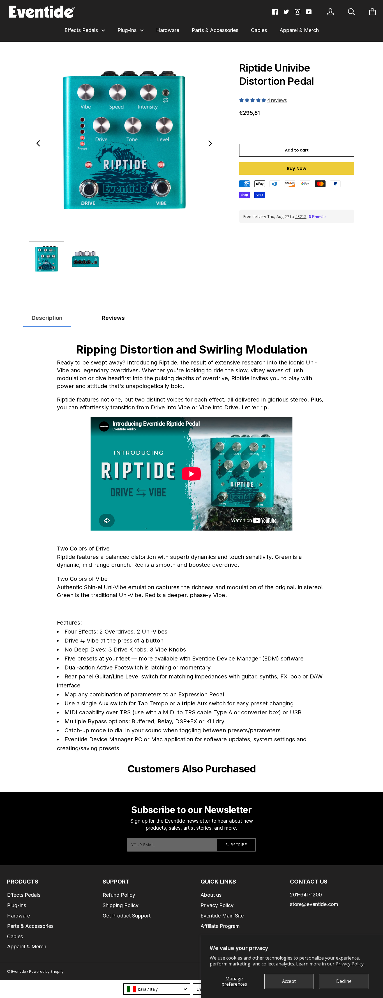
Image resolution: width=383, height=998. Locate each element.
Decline (344, 981)
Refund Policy (119, 895)
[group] (46, 259)
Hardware (167, 30)
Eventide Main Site (222, 916)
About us (211, 895)
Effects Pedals (81, 30)
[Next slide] (210, 143)
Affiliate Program (220, 926)
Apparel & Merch (299, 30)
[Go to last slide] (38, 143)
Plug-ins (127, 30)
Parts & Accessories (215, 30)
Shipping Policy (121, 905)
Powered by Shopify (46, 971)
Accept (289, 981)
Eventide (19, 971)
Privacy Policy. (350, 964)
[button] (253, 100)
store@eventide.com (314, 904)
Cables (259, 30)
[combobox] (156, 989)
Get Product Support (127, 916)
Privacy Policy (217, 905)
